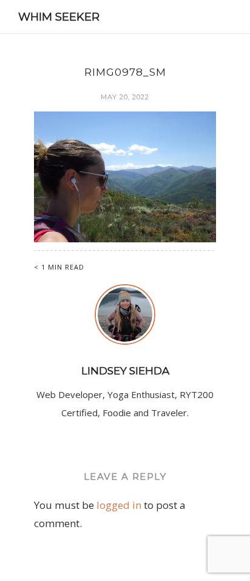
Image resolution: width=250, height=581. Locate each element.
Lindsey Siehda (125, 371)
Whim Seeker (59, 17)
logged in (118, 505)
